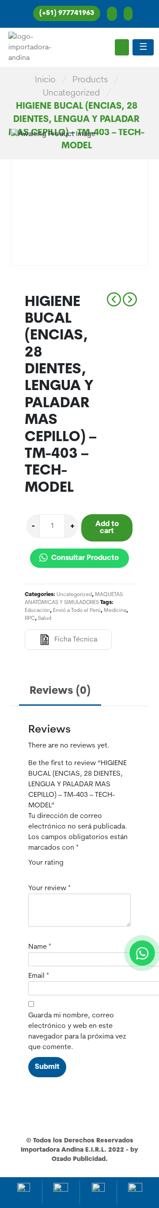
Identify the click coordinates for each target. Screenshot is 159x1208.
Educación (37, 610)
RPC (30, 618)
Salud (44, 618)
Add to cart (107, 528)
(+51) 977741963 (67, 13)
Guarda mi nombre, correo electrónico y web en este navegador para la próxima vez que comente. (77, 1031)
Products (90, 80)
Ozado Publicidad (79, 1159)
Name (39, 946)
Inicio (45, 80)
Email (38, 976)
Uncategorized (71, 93)
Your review (49, 888)
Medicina (115, 610)
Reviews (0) (60, 691)
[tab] (60, 692)
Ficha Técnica (75, 639)
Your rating (46, 862)
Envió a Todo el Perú (77, 610)
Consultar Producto (84, 558)
